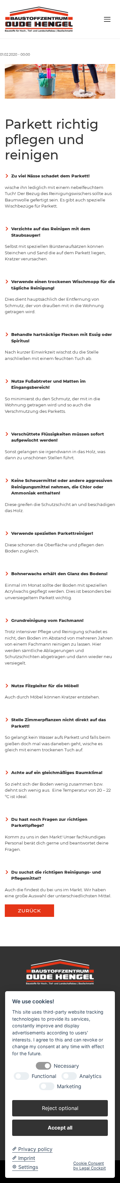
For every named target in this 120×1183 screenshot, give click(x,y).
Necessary (66, 1066)
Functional (44, 1076)
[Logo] (39, 19)
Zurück (29, 911)
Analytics (90, 1076)
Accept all (60, 1127)
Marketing (69, 1086)
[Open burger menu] (107, 19)
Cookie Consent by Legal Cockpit (89, 1166)
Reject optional (60, 1108)
